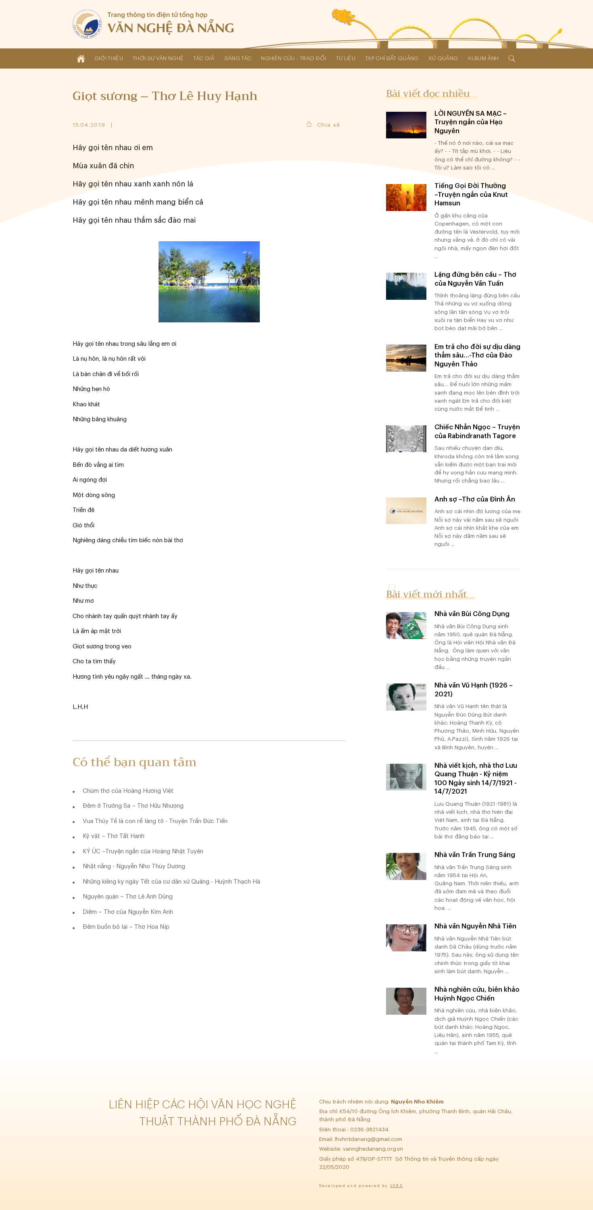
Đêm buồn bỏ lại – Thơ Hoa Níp (126, 927)
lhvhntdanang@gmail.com (369, 1139)
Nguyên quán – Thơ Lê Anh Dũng (128, 897)
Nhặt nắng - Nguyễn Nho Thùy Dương (134, 866)
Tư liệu (345, 58)
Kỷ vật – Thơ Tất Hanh (113, 836)
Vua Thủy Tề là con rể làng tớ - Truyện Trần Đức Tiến (155, 821)
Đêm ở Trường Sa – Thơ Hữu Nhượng (133, 806)
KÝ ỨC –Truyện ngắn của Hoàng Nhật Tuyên (143, 851)
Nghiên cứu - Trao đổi (293, 58)
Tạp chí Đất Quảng (392, 58)
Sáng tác (238, 58)
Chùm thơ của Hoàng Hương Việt (128, 791)
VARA (396, 1186)
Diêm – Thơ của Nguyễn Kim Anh (128, 912)
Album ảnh (483, 58)
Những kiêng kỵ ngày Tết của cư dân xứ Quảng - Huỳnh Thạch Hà (171, 882)
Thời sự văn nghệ (158, 58)
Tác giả (203, 58)
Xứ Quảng (443, 58)
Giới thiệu (108, 58)
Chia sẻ (328, 124)
